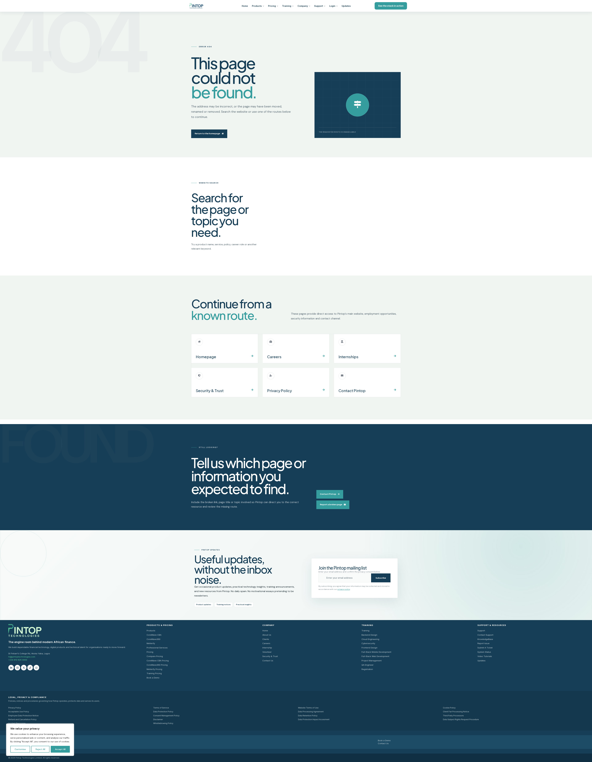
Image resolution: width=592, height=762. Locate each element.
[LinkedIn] (11, 667)
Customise (20, 749)
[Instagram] (17, 667)
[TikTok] (30, 667)
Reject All (40, 749)
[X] (24, 667)
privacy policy (343, 589)
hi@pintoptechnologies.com (21, 656)
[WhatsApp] (36, 667)
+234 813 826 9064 (17, 660)
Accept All (60, 749)
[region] (40, 740)
